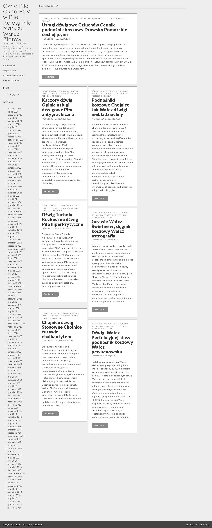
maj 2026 (12, 118)
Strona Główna (11, 80)
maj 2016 (12, 489)
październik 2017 (16, 436)
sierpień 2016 (14, 480)
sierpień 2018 (14, 405)
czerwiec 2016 (15, 486)
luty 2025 (12, 165)
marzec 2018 (14, 420)
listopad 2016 (14, 470)
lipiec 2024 (13, 184)
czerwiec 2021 (15, 299)
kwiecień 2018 (15, 417)
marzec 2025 (14, 162)
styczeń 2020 (14, 352)
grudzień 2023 (15, 205)
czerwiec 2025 (15, 152)
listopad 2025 (14, 137)
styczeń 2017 (14, 464)
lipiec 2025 (13, 149)
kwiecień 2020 (15, 342)
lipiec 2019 (13, 370)
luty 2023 (12, 236)
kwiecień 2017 (15, 455)
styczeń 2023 (14, 240)
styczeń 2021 (14, 314)
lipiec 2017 (13, 445)
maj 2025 (12, 155)
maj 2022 (12, 265)
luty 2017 (12, 461)
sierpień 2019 (14, 367)
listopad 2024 (14, 174)
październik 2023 (16, 212)
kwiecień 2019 (15, 380)
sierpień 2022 (14, 255)
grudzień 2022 (15, 243)
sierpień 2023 (14, 218)
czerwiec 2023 (15, 224)
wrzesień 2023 (15, 215)
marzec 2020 (14, 346)
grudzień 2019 (15, 355)
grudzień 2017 (15, 430)
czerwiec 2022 (15, 261)
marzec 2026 (14, 124)
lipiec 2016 (13, 483)
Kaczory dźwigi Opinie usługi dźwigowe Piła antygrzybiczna (58, 107)
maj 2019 (12, 377)
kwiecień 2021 (15, 305)
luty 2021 (12, 311)
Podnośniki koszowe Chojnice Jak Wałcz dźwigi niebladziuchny (110, 107)
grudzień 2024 (15, 171)
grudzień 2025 (15, 134)
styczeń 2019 (14, 389)
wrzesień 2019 (15, 364)
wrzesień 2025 (15, 143)
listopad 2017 (14, 433)
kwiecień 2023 (15, 230)
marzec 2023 (14, 233)
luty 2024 (12, 199)
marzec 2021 (14, 308)
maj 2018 (12, 414)
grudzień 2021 (15, 280)
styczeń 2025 (14, 168)
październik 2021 (16, 286)
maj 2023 (12, 227)
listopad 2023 (14, 208)
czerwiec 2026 (15, 115)
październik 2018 (16, 399)
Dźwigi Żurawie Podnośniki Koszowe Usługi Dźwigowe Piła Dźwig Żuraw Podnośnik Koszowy (60, 93)
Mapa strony (10, 70)
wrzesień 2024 (15, 177)
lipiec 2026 (13, 112)
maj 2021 (12, 302)
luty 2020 (12, 349)
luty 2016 (12, 498)
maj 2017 (12, 452)
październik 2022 (16, 249)
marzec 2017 (14, 458)
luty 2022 (12, 274)
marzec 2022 (14, 271)
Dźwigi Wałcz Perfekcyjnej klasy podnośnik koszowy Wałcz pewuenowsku (112, 342)
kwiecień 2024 (15, 193)
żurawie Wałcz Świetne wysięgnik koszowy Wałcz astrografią (111, 228)
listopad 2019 (14, 358)
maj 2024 (12, 190)
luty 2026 (12, 127)
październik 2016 (16, 473)
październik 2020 (16, 324)
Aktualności (9, 65)
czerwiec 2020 (15, 336)
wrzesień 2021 (15, 290)
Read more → (50, 77)
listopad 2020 (14, 321)
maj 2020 (12, 339)
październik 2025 (16, 140)
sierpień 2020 (14, 330)
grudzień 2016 (15, 467)
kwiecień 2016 (15, 492)
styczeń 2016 (14, 501)
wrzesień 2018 (15, 402)
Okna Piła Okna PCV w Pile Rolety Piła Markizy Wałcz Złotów (17, 22)
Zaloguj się (13, 94)
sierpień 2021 (14, 293)
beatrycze (48, 38)
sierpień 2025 (14, 146)
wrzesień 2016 (15, 477)
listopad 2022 (14, 246)
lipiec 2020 (13, 333)
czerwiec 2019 (15, 374)
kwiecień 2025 (15, 159)
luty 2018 (12, 424)
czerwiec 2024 (15, 187)
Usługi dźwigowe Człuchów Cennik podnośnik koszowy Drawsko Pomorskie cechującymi (84, 29)
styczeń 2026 (14, 131)
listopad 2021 (14, 283)
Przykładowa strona (13, 75)
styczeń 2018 (14, 427)
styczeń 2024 (14, 202)
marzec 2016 (14, 495)
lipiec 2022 (13, 258)
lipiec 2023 (13, 221)
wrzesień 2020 (15, 327)
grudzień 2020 (15, 318)
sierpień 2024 (14, 180)
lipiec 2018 (13, 408)
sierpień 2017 (14, 442)
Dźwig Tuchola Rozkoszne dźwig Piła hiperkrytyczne (62, 219)
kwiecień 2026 (15, 121)
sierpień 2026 (14, 109)
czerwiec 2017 (15, 449)
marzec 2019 (14, 383)
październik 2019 (16, 361)
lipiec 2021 (13, 296)
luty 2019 (12, 386)
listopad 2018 (14, 395)
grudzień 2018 (15, 392)
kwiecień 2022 (15, 268)
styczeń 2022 (14, 277)
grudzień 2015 (15, 505)
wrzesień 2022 (15, 252)
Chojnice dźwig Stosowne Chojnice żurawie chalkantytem (62, 329)
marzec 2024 (14, 196)
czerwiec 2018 (15, 411)
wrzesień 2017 (15, 439)
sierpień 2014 (14, 508)
